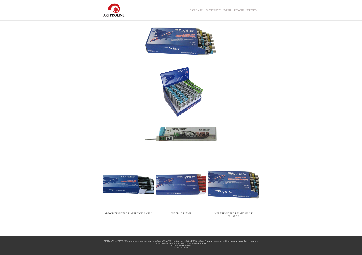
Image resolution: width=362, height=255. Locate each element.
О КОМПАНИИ (196, 10)
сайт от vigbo (181, 250)
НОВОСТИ (239, 10)
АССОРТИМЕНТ (213, 10)
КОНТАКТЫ (251, 10)
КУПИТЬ (227, 10)
